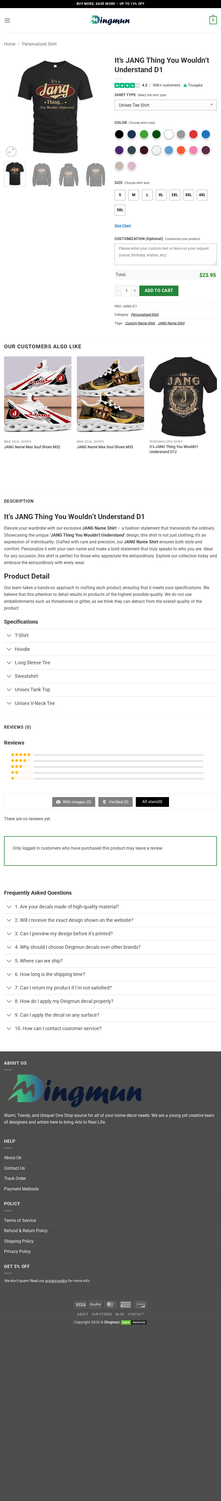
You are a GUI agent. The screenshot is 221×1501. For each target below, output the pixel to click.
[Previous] (13, 107)
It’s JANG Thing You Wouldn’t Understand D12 (174, 449)
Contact (136, 1314)
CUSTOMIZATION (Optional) (139, 239)
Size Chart (123, 226)
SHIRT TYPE (125, 95)
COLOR (121, 122)
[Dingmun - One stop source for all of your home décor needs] (110, 20)
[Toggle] (9, 636)
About (82, 1314)
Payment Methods (21, 1188)
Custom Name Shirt (140, 323)
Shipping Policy (19, 1241)
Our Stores (102, 1314)
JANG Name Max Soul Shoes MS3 (105, 447)
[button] (7, 20)
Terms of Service (20, 1220)
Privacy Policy (17, 1251)
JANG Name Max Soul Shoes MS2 (32, 447)
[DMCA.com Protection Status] (133, 1322)
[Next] (97, 107)
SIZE (119, 182)
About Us (12, 1157)
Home (9, 44)
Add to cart (159, 290)
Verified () (118, 802)
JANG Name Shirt (171, 323)
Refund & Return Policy (26, 1230)
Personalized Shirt (39, 44)
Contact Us (14, 1168)
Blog (120, 1314)
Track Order (15, 1178)
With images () (76, 802)
